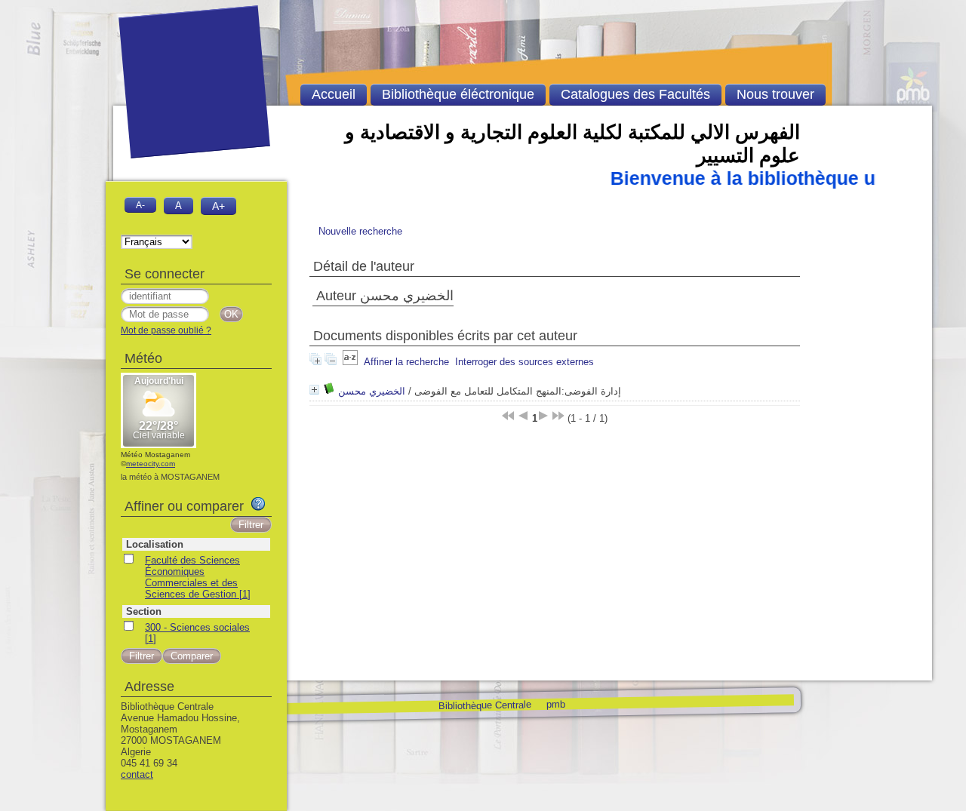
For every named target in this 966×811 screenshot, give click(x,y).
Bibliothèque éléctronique (458, 94)
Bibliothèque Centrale (484, 705)
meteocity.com (150, 463)
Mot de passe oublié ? (166, 330)
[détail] (314, 390)
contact (137, 774)
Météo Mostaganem (155, 454)
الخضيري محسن (371, 391)
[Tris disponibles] (350, 361)
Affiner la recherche (406, 361)
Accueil (333, 94)
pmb (555, 703)
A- (140, 205)
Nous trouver (775, 94)
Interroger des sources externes (524, 361)
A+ (218, 206)
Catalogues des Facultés (635, 94)
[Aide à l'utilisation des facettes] (258, 504)
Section (144, 611)
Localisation (154, 544)
